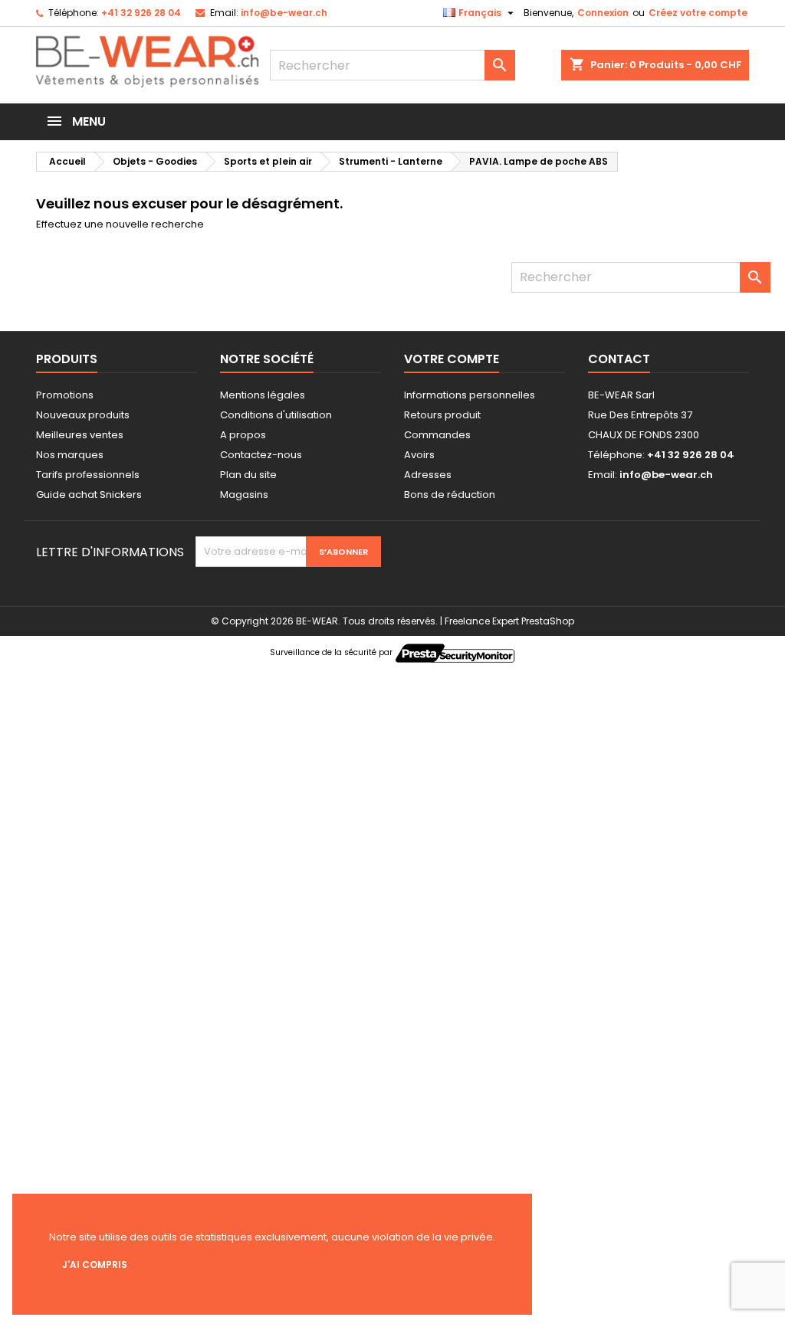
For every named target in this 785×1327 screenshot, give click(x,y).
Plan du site (248, 474)
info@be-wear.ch (284, 12)
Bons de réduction (449, 494)
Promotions (65, 395)
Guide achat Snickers (89, 494)
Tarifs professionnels (88, 474)
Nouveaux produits (83, 415)
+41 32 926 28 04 (141, 12)
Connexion (603, 12)
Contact (619, 359)
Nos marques (69, 454)
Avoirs (419, 454)
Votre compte (451, 359)
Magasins (244, 494)
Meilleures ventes (79, 435)
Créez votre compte (698, 12)
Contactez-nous (261, 454)
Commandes (437, 435)
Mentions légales (262, 395)
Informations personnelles (469, 395)
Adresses (428, 474)
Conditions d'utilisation (276, 415)
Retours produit (442, 415)
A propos (243, 435)
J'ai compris (94, 1264)
